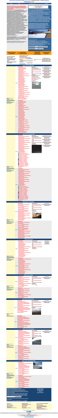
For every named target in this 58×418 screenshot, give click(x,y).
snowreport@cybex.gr (30, 416)
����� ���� (25, 403)
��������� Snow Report (12, 407)
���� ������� (10, 102)
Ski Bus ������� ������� (42, 403)
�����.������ (10, 99)
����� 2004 (9, 406)
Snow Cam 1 (8, 101)
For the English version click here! (29, 2)
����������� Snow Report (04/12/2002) (35, 50)
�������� (9, 171)
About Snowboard (24, 405)
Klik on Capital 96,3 (10, 405)
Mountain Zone (24, 406)
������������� (11, 100)
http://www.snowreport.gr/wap (15, 39)
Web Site (8, 167)
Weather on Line (9, 403)
